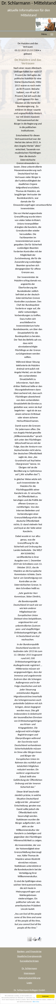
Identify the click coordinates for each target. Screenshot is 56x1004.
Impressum (29, 973)
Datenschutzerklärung (29, 978)
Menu (44, 34)
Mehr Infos (36, 1002)
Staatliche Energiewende (29, 956)
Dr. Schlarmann (29, 968)
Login (29, 983)
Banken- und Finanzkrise (29, 951)
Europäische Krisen (29, 961)
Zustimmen (45, 996)
